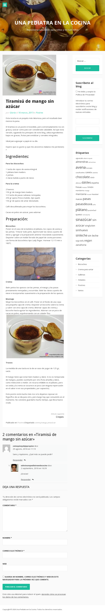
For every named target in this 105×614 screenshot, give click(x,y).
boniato (89, 168)
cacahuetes (80, 172)
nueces (79, 199)
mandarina (80, 190)
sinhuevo (82, 230)
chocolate (83, 177)
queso (79, 214)
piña (94, 204)
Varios (80, 290)
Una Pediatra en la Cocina (53, 22)
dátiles (86, 182)
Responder (18, 460)
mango (44, 422)
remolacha (86, 215)
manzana (81, 194)
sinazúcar (52, 422)
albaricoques (87, 158)
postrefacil (92, 210)
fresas (79, 187)
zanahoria (81, 244)
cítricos (78, 183)
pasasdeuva (84, 204)
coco (92, 177)
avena (37, 422)
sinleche (81, 235)
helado (84, 187)
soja (77, 240)
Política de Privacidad (85, 94)
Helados (81, 280)
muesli (89, 194)
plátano (81, 209)
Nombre (7, 538)
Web (5, 564)
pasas (87, 199)
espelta (95, 182)
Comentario (9, 505)
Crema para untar (85, 269)
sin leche (93, 235)
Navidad (95, 194)
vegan (88, 240)
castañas (95, 173)
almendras (82, 161)
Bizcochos (82, 264)
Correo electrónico (13, 551)
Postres (39, 112)
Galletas (81, 274)
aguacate (79, 158)
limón (90, 187)
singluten (90, 225)
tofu (82, 240)
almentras (92, 162)
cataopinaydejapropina (23, 446)
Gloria (13, 112)
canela (88, 172)
